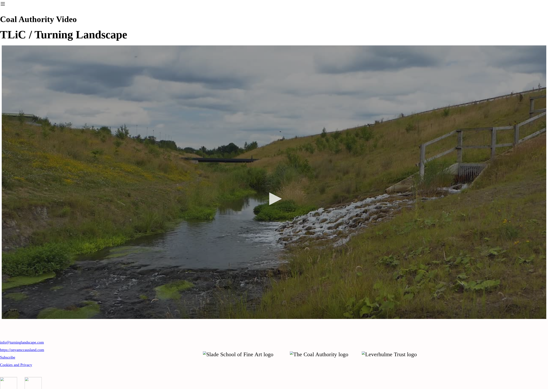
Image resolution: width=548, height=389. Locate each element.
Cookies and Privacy (16, 365)
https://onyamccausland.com (22, 350)
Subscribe (7, 357)
